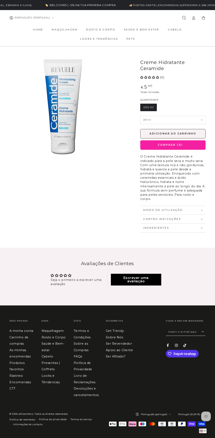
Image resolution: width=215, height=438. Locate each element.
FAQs (78, 356)
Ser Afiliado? (116, 356)
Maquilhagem (53, 331)
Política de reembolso (22, 419)
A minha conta (21, 331)
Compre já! (173, 145)
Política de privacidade (53, 419)
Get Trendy (115, 331)
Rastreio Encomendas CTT (20, 382)
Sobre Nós (114, 337)
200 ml (148, 107)
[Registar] (203, 331)
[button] (184, 18)
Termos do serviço (81, 419)
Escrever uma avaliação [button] (136, 279)
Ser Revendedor (119, 343)
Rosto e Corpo (54, 337)
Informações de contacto (28, 424)
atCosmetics (26, 414)
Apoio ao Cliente (119, 350)
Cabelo (47, 356)
